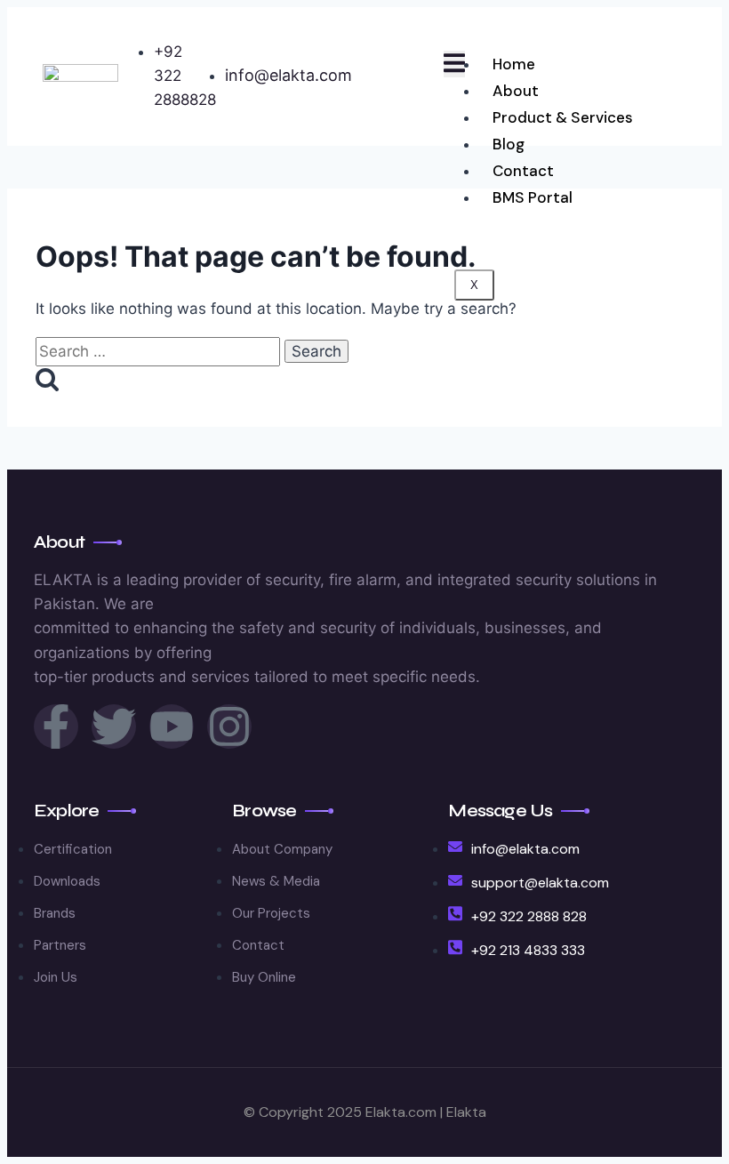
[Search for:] (160, 351)
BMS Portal (533, 197)
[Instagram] (229, 726)
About (516, 90)
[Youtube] (171, 726)
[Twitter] (114, 726)
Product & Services (563, 117)
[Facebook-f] (56, 726)
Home (514, 64)
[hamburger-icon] (454, 64)
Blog (509, 144)
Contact (523, 171)
